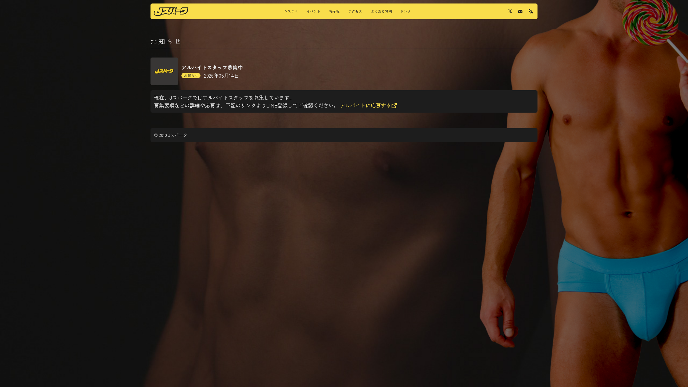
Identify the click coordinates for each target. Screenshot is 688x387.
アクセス (355, 11)
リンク (405, 11)
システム (291, 11)
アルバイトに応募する (365, 105)
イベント (314, 11)
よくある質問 (381, 11)
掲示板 (334, 11)
